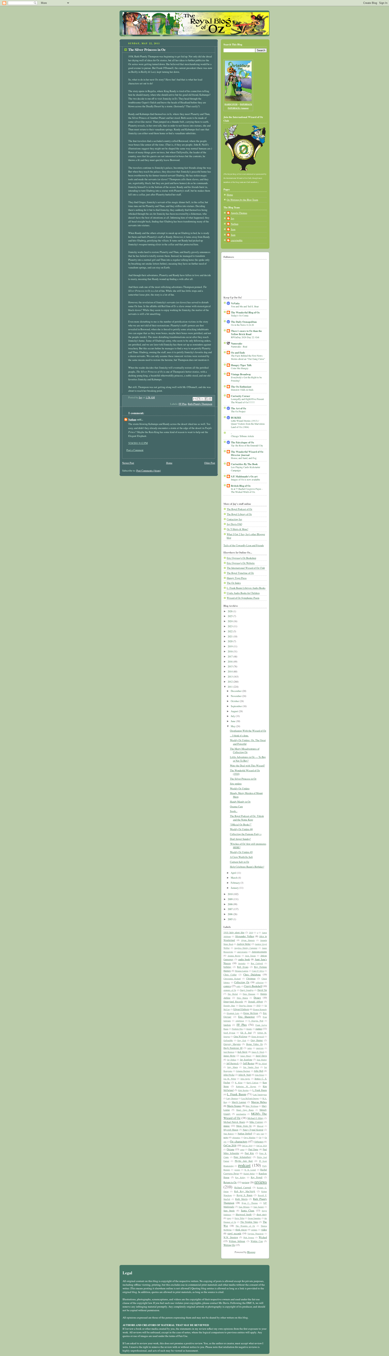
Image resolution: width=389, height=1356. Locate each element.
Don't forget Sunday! (240, 839)
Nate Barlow (228, 1133)
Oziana (230, 1149)
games (258, 1028)
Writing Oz (229, 1245)
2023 (230, 626)
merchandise (241, 1114)
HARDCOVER (230, 104)
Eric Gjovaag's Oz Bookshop (241, 558)
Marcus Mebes (259, 1102)
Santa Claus (247, 1210)
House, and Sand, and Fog (243, 458)
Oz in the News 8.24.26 (242, 324)
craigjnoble (237, 240)
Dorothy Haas (229, 1005)
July (233, 716)
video (264, 1229)
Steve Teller (239, 1218)
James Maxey (246, 1055)
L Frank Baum (259, 1090)
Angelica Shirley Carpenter (245, 948)
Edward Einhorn (241, 1009)
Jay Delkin (231, 1059)
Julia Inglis (245, 1078)
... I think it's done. (239, 735)
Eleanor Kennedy (260, 1009)
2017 (230, 656)
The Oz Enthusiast (241, 386)
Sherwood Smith (244, 1214)
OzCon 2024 (261, 1145)
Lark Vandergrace (260, 1094)
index (249, 1048)
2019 (230, 646)
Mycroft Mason (230, 1129)
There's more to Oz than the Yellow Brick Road (246, 332)
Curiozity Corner (240, 396)
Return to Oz (230, 1182)
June (233, 721)
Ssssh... (233, 811)
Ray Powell (257, 1177)
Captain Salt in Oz (239, 862)
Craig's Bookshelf (253, 986)
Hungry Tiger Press (237, 578)
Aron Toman (250, 955)
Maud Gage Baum (244, 1109)
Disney (257, 997)
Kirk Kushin (243, 1090)
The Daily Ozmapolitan (244, 322)
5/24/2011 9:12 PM (138, 443)
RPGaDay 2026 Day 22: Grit (245, 337)
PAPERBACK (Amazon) (238, 108)
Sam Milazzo (244, 1206)
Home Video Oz (254, 1044)
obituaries (236, 1137)
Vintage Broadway (241, 374)
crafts (238, 986)
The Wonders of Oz (245, 1225)
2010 (230, 894)
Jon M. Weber (229, 1078)
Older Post (209, 463)
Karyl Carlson (252, 1082)
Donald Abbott (255, 1001)
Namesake (236, 343)
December (236, 691)
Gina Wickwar (240, 1036)
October (235, 701)
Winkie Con (257, 1241)
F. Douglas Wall (256, 1020)
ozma (242, 1149)
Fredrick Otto (237, 1028)
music (226, 1126)
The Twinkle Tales (249, 1221)
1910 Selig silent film (233, 932)
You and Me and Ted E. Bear (245, 306)
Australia (241, 963)
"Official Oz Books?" (241, 824)
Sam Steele (229, 1210)
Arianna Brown (234, 955)
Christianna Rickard (232, 978)
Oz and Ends (238, 352)
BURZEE (236, 417)
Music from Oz (244, 1125)
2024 (230, 621)
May (233, 726)
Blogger (251, 1252)
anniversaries (242, 951)
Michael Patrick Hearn (234, 1121)
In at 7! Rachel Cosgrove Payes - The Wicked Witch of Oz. (247, 490)
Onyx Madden (249, 1137)
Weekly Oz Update (240, 788)
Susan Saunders (254, 1218)
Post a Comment (134, 450)
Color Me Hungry (239, 368)
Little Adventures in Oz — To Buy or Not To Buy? (248, 758)
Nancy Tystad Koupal (253, 1129)
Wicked (263, 1237)
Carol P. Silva (258, 970)
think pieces (241, 1229)
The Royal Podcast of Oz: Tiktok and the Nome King (247, 817)
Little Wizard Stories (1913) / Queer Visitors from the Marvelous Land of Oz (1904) (248, 424)
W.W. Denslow (230, 1237)
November (236, 696)
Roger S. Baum (245, 1195)
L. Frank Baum (236, 1094)
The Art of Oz (238, 408)
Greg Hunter (257, 1040)
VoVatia (235, 303)
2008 (230, 904)
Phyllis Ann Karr (244, 1160)
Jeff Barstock (233, 1063)
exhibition (240, 1020)
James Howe (229, 1055)
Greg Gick (241, 1040)
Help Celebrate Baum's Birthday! (247, 866)
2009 (230, 899)
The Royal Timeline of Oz (240, 573)
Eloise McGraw (250, 1013)
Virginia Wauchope (255, 1233)
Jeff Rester (248, 1063)
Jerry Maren (232, 1067)
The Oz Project (238, 411)
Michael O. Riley (255, 1118)
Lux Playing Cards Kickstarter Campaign (245, 468)
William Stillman (237, 1241)
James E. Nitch (258, 1051)
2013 (230, 676)
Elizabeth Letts (233, 1013)
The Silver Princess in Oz (243, 778)
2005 (230, 919)
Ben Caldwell (257, 963)
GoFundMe (228, 1040)
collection (260, 982)
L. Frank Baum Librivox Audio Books (246, 588)
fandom (227, 1024)
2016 (230, 661)
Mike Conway (256, 1121)
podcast (244, 1165)
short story (261, 1214)
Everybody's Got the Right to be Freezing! (246, 379)
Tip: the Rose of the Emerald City (247, 445)
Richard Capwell (242, 1187)
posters (237, 1169)
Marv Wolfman (252, 1106)
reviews (260, 1181)
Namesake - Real (239, 346)
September (237, 706)
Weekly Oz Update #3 (241, 852)
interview (260, 1048)
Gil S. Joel (245, 1032)
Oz (260, 1137)
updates (254, 1229)
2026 (230, 611)
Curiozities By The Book (244, 464)
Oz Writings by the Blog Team (242, 200)
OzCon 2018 (229, 1145)
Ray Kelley (240, 1177)
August (235, 711)
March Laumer (239, 1102)
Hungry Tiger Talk (241, 365)
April (234, 873)
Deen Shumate (249, 994)
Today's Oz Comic (240, 315)
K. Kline (239, 1082)
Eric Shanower (246, 1016)
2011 (230, 686)
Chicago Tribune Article (242, 436)
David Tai (262, 990)
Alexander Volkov (244, 936)
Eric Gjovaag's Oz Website (241, 563)
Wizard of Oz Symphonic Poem (243, 598)
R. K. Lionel (250, 1169)
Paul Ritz (249, 1153)
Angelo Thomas (239, 213)
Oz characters (238, 1141)
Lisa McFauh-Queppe (250, 1098)
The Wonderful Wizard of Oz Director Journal (247, 453)
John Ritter (259, 1074)
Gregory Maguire (232, 1044)
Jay (232, 218)
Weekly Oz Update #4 (241, 829)
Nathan (132, 419)
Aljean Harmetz (248, 940)
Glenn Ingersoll (257, 1036)
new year (260, 1133)
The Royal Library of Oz (239, 514)
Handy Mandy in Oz (240, 801)
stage (229, 1218)
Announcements (259, 951)
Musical (260, 1125)
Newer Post (128, 463)
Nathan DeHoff (245, 1133)
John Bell (258, 1070)
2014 (230, 671)
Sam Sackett (258, 1206)
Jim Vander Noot (251, 1067)
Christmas (250, 978)
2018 (230, 651)
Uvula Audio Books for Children (243, 593)
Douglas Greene (245, 1005)
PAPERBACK (246, 104)
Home (169, 463)
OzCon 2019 (247, 1145)
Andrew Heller (244, 943)
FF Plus (183, 404)
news (225, 1137)
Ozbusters (258, 1141)
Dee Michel (233, 994)
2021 (230, 636)
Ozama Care (236, 806)
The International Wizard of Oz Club (246, 568)
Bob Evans (242, 966)
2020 (230, 641)
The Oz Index (234, 583)
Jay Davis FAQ (234, 524)
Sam (233, 229)
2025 (230, 616)
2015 (230, 666)
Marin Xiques (234, 1106)
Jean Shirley (262, 1059)
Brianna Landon (241, 970)
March (234, 877)
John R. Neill (244, 1074)
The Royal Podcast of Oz (239, 509)
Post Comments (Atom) (148, 470)
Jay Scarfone (246, 1059)
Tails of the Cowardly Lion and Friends (243, 545)
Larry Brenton (232, 1098)
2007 (230, 909)
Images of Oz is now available (245, 479)
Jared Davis (261, 1055)
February (235, 882)
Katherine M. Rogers (246, 1086)
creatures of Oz (229, 990)
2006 (230, 914)
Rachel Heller (249, 1173)
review (245, 1182)
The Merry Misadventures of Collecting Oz (244, 750)
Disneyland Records (233, 1001)
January (235, 888)
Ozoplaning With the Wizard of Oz (248, 730)
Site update (236, 783)
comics (227, 986)
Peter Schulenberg (242, 1157)
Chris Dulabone (252, 974)
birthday (227, 966)
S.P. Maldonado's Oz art (244, 476)
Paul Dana (253, 1149)
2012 (230, 681)
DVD (258, 1005)
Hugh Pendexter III (233, 1047)
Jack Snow (242, 1051)
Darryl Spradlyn (246, 990)
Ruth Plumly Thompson (200, 404)
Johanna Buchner (243, 1071)
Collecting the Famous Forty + (246, 834)
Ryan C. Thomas (250, 1203)
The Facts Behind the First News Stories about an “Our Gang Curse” (248, 357)
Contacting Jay (234, 519)
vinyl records (234, 1233)
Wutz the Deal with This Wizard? (247, 765)
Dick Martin (242, 997)
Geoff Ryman (229, 1032)
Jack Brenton (228, 1051)
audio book (244, 959)
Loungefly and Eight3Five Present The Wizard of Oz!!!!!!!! (247, 400)
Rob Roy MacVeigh (244, 1191)
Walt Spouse (248, 1237)
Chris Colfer (230, 974)
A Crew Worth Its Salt (241, 857)
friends (249, 1028)
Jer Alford (263, 1063)
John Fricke (228, 1074)
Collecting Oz (241, 982)
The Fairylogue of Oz (242, 442)
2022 (230, 631)
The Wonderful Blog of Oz (245, 312)
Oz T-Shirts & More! (237, 529)
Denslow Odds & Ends (242, 389)
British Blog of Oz (241, 486)
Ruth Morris (241, 1199)
